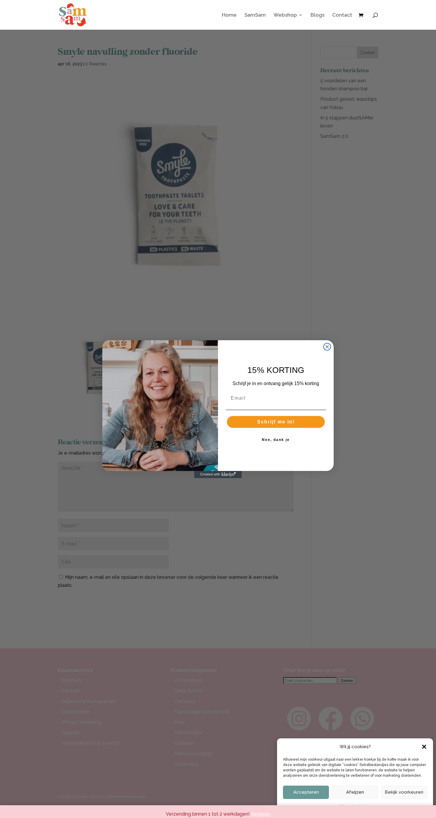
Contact (342, 15)
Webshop (285, 15)
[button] (424, 747)
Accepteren (306, 792)
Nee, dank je (276, 440)
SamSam (255, 15)
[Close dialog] (327, 346)
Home (229, 15)
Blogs (317, 15)
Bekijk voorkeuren (404, 792)
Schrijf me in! (276, 421)
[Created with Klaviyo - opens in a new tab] (218, 474)
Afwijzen (355, 792)
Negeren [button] (260, 814)
